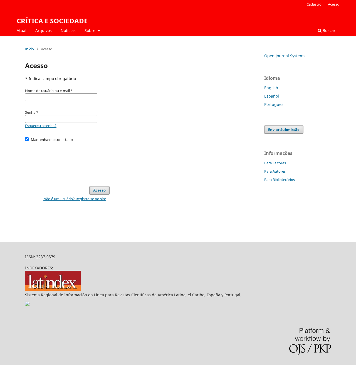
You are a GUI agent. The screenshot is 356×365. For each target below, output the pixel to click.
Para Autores (275, 171)
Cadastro (314, 4)
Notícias (68, 30)
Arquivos (43, 30)
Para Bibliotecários (279, 179)
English (271, 87)
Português (273, 104)
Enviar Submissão (284, 129)
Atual (21, 30)
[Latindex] (53, 289)
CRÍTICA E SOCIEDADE (52, 20)
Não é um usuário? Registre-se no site (74, 198)
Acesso (333, 4)
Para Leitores (275, 162)
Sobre (91, 30)
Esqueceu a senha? (40, 125)
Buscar (328, 30)
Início (29, 48)
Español (271, 96)
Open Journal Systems (284, 55)
